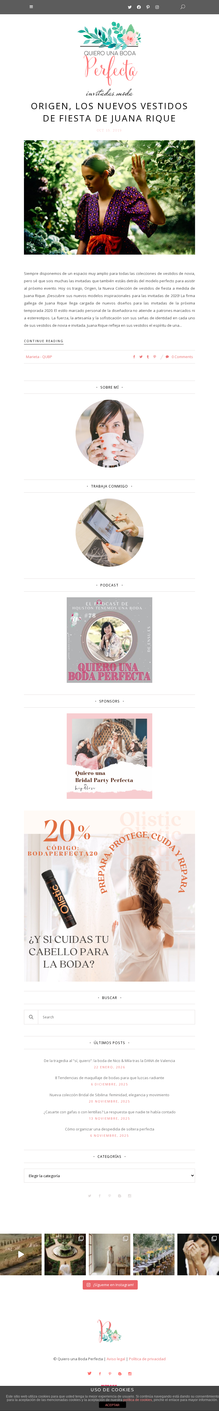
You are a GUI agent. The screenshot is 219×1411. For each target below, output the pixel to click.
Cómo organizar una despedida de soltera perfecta (109, 1129)
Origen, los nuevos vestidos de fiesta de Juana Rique (109, 112)
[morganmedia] (109, 1344)
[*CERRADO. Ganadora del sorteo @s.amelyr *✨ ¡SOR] (198, 1254)
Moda (124, 92)
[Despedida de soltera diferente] (109, 797)
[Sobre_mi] (109, 466)
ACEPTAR (112, 1405)
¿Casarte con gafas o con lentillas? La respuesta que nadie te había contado (110, 1111)
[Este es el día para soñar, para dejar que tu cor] (65, 1254)
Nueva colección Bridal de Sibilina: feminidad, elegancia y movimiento (109, 1094)
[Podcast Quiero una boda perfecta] (109, 681)
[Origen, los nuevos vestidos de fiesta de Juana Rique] (109, 197)
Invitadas (100, 92)
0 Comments (182, 356)
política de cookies (137, 1400)
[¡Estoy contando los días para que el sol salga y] (154, 1254)
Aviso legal (116, 1358)
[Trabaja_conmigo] (109, 565)
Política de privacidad (147, 1358)
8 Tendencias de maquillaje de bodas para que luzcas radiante (109, 1077)
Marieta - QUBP (39, 356)
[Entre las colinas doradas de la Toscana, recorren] (21, 1254)
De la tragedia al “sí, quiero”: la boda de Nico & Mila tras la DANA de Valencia (109, 1060)
